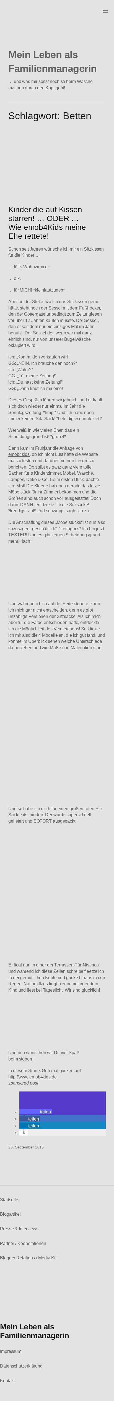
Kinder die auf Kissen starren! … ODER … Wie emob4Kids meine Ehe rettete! (47, 222)
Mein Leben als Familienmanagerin (34, 1331)
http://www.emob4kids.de (32, 1076)
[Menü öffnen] (105, 11)
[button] (35, 1111)
